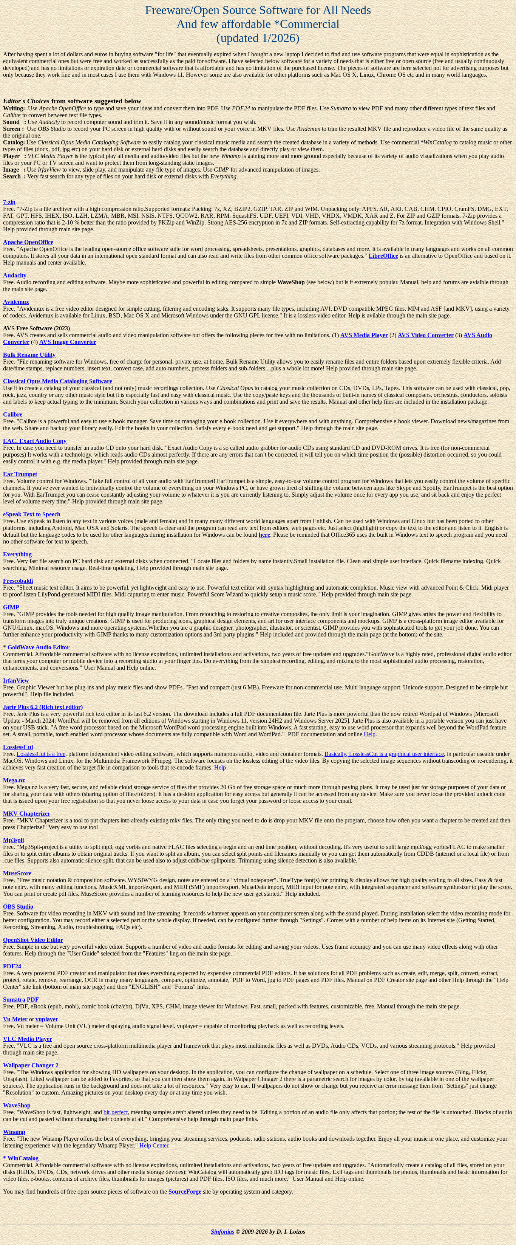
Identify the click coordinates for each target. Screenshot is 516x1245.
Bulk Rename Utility (29, 355)
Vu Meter (15, 1019)
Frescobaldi (18, 581)
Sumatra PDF (21, 999)
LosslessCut (18, 747)
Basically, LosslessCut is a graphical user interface (384, 754)
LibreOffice (383, 255)
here (264, 534)
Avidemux (16, 302)
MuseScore (17, 873)
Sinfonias (222, 1231)
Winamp (14, 1132)
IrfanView (16, 680)
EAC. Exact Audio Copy (34, 441)
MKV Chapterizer (26, 813)
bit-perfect (116, 1112)
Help (369, 734)
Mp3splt (13, 840)
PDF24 (12, 966)
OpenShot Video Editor (33, 940)
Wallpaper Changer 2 (31, 1065)
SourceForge (184, 1191)
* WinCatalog (21, 1158)
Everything (17, 554)
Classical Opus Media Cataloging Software (57, 381)
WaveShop (17, 1105)
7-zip (9, 202)
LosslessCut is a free (41, 754)
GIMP (11, 607)
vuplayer (47, 1019)
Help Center (153, 1145)
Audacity (14, 275)
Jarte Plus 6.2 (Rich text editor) (43, 707)
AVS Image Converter (67, 342)
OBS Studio (18, 906)
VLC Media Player (27, 1039)
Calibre (12, 414)
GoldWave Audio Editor (39, 647)
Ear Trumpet (20, 474)
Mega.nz (14, 780)
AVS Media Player (364, 335)
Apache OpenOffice (28, 242)
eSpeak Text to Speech (31, 514)
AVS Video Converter (426, 335)
